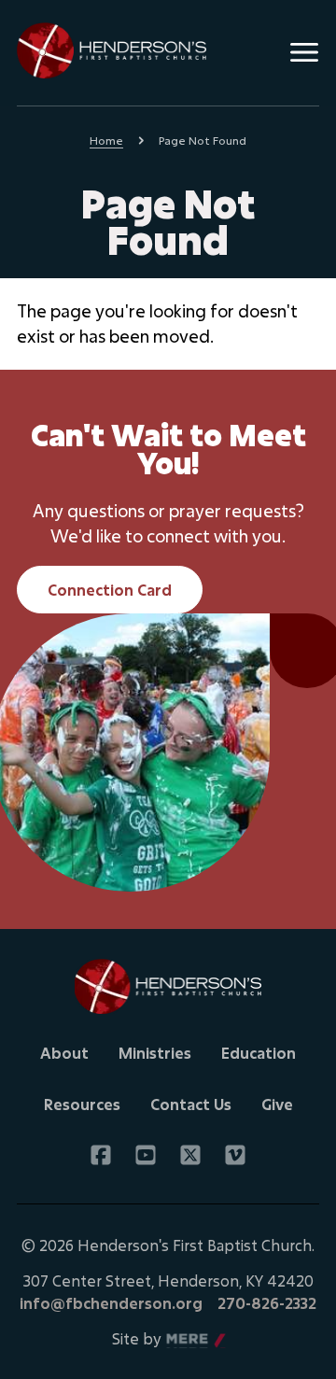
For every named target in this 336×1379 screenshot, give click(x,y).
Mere (185, 1339)
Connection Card (110, 589)
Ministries (155, 1052)
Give (277, 1104)
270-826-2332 (266, 1303)
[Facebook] (101, 1155)
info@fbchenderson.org (111, 1303)
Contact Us (190, 1104)
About (64, 1052)
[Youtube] (145, 1155)
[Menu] (304, 52)
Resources (82, 1104)
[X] (190, 1155)
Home (106, 140)
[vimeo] (235, 1155)
